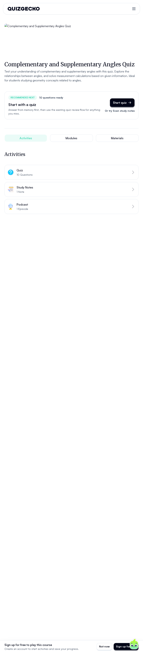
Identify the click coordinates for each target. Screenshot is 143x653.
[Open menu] (134, 8)
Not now (104, 646)
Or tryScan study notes (120, 110)
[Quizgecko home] (24, 8)
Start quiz (120, 102)
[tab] (25, 138)
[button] (71, 172)
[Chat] (134, 644)
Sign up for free (126, 646)
